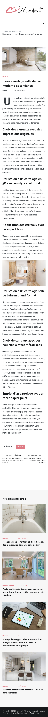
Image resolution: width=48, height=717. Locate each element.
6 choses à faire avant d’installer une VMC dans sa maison (23, 691)
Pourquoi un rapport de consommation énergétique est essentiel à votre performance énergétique (21, 642)
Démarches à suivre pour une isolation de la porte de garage (13, 458)
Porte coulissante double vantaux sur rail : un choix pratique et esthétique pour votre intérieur (23, 592)
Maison (5, 76)
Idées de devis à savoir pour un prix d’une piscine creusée (35, 458)
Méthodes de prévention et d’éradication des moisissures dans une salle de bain (23, 543)
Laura (4, 90)
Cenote (5, 713)
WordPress (34, 713)
